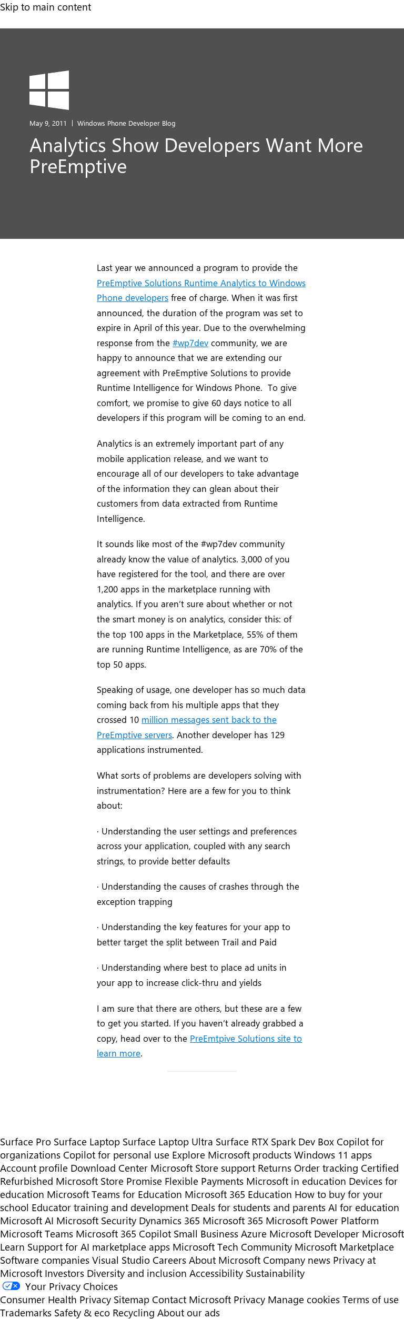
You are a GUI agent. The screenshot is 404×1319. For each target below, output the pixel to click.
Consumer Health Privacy (55, 1299)
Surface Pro (25, 1141)
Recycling (134, 1312)
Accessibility (216, 1273)
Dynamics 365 (169, 1220)
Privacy (251, 1299)
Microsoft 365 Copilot (123, 1233)
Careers (169, 1259)
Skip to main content (45, 6)
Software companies (44, 1259)
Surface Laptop (87, 1141)
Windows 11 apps (333, 1154)
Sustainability (275, 1273)
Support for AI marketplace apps (98, 1246)
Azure (254, 1233)
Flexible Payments (204, 1180)
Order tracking (326, 1167)
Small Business (206, 1233)
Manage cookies (304, 1299)
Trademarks (26, 1312)
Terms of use (370, 1299)
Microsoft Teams (36, 1233)
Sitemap (131, 1299)
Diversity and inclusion (137, 1273)
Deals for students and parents (258, 1207)
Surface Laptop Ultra (168, 1141)
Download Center (109, 1167)
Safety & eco (82, 1312)
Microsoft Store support (202, 1167)
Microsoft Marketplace (344, 1246)
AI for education (363, 1207)
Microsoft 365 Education (238, 1194)
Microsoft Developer (314, 1233)
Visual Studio (121, 1259)
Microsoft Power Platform (322, 1220)
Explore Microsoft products (231, 1154)
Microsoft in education (296, 1180)
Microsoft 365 (233, 1220)
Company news (296, 1259)
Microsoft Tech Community (232, 1246)
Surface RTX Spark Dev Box (275, 1141)
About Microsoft (224, 1259)
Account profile (34, 1167)
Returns (274, 1167)
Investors (64, 1273)
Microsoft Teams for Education (114, 1194)
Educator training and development (110, 1207)
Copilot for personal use (116, 1154)
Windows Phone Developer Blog (126, 122)
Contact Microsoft (191, 1299)
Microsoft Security (96, 1220)
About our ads (188, 1312)
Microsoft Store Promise (109, 1180)
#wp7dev (190, 342)
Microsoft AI (27, 1220)
